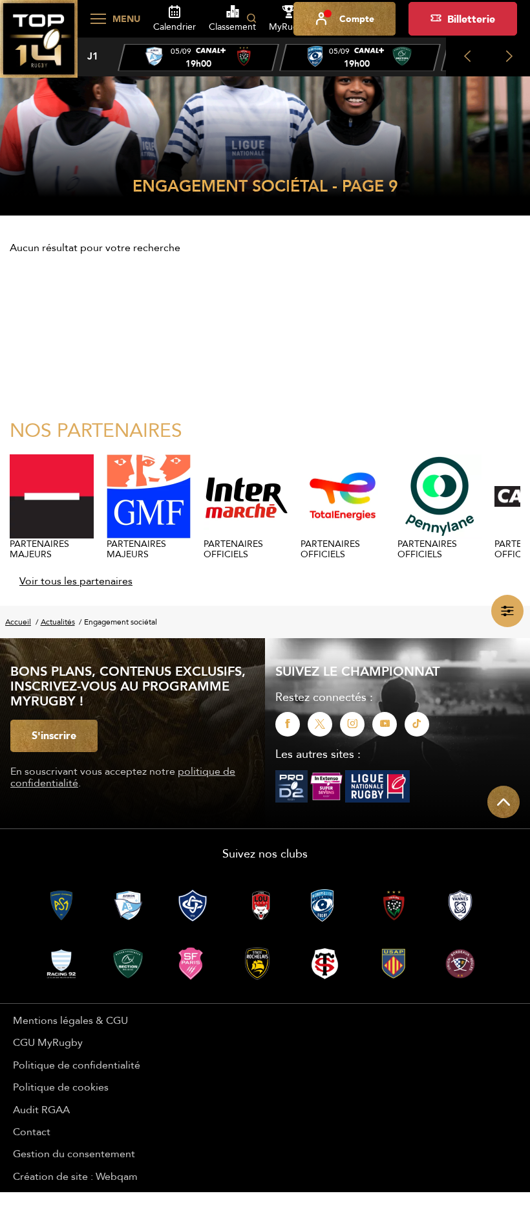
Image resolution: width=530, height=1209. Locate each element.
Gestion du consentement (74, 1153)
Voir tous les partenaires (75, 580)
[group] (198, 57)
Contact (31, 1131)
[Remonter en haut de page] (503, 802)
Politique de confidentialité (76, 1064)
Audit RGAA (41, 1109)
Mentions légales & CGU (70, 1020)
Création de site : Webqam (75, 1176)
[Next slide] (509, 57)
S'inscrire (54, 735)
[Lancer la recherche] (251, 19)
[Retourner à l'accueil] (39, 46)
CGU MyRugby (48, 1042)
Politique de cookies (61, 1086)
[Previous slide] (467, 57)
